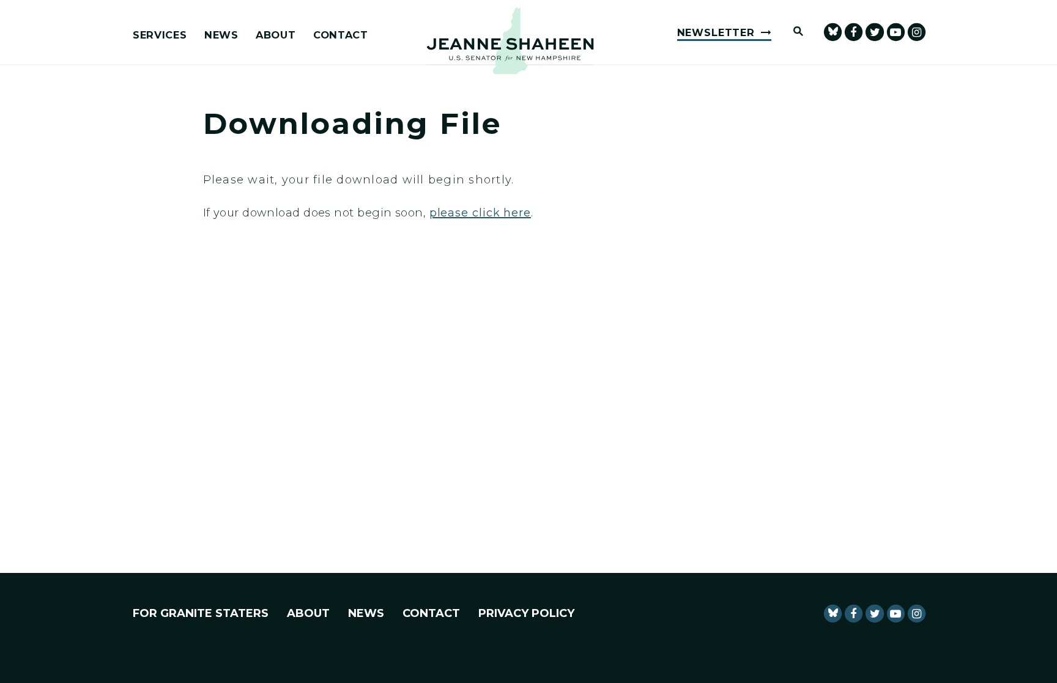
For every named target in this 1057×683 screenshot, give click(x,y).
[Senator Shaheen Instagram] (916, 32)
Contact (340, 35)
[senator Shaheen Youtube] (895, 32)
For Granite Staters (201, 613)
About (275, 35)
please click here (480, 213)
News (221, 35)
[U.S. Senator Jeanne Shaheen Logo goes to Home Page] (510, 40)
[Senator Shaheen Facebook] (853, 32)
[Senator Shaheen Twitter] (874, 32)
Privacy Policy (526, 613)
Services (160, 35)
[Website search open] (792, 32)
